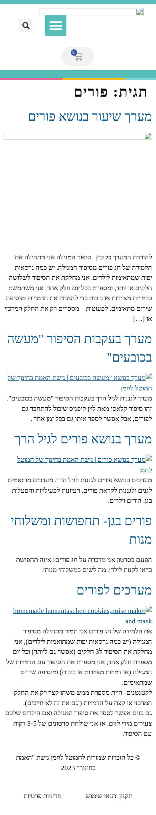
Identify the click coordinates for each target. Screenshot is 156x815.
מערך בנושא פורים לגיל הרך (83, 439)
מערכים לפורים (114, 590)
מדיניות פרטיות (43, 796)
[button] (55, 25)
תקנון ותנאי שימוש (109, 796)
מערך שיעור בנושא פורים (90, 116)
